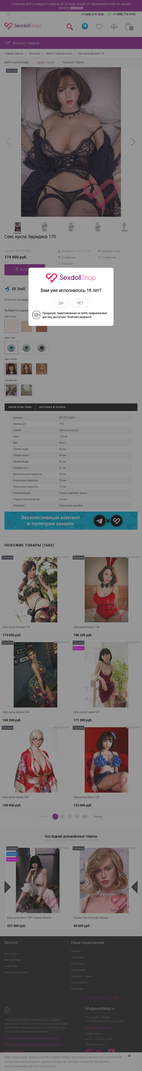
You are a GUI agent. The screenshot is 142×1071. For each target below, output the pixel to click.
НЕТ (80, 303)
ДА (60, 303)
